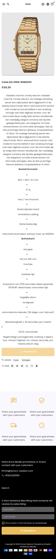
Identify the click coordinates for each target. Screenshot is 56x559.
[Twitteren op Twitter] (17, 366)
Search (5, 488)
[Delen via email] (32, 366)
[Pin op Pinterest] (22, 366)
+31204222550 (10, 475)
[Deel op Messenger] (37, 366)
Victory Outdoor (26, 544)
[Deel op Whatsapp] (27, 366)
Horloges (26, 360)
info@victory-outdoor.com (17, 470)
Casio (15, 360)
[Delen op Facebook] (12, 366)
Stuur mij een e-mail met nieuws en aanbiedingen (26, 523)
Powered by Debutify (28, 547)
